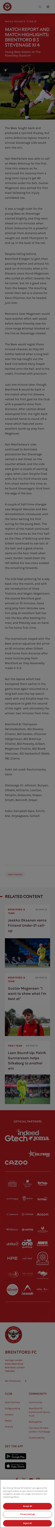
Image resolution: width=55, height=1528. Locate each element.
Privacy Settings (27, 1514)
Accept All (27, 1506)
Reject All (27, 1523)
